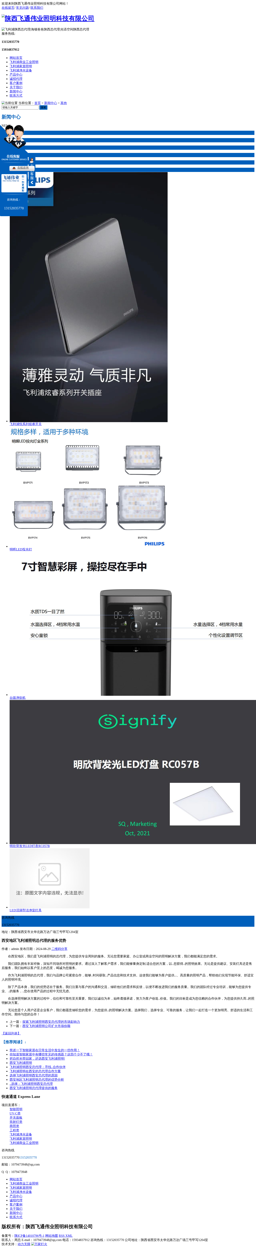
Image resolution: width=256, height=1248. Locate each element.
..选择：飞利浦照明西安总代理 (31, 1083)
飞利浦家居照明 (21, 66)
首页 (37, 103)
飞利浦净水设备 (21, 70)
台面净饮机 (18, 697)
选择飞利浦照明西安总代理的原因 (34, 1075)
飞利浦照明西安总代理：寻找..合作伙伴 (38, 1067)
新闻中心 (16, 91)
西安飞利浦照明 (21, 1062)
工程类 (14, 1130)
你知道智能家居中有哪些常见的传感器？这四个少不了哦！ (51, 1054)
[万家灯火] (39, 1244)
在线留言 (8, 7)
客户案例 (16, 83)
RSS (62, 1235)
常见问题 (22, 7)
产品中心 (16, 74)
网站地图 (51, 1235)
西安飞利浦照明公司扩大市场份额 (46, 1026)
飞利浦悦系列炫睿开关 (26, 424)
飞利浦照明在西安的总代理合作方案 (35, 1071)
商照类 (14, 1126)
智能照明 (16, 1109)
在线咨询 (23, 167)
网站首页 (16, 57)
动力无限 (24, 1244)
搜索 (43, 107)
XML (69, 1235)
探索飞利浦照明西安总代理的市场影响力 (51, 1021)
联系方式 (16, 95)
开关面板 (16, 1117)
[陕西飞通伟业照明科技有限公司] (48, 18)
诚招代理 (16, 78)
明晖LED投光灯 (21, 549)
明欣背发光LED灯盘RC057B (30, 846)
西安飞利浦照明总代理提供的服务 (34, 1088)
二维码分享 (59, 949)
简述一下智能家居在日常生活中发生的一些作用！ (45, 1050)
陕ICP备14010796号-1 (29, 1235)
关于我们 (16, 87)
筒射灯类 (16, 1122)
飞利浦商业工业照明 (24, 62)
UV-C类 (15, 1113)
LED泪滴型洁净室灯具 (26, 910)
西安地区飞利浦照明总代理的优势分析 (37, 1079)
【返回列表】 (11, 1033)
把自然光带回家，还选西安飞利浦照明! (37, 1058)
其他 (63, 103)
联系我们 (36, 7)
